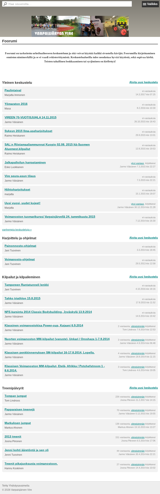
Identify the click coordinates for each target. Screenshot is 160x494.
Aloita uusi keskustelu (143, 82)
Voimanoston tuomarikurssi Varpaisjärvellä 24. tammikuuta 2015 (50, 216)
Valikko (152, 4)
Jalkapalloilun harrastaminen (25, 162)
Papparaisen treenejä (20, 409)
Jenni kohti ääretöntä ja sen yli (27, 450)
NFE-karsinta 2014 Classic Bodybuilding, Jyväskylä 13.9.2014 (48, 311)
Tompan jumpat (16, 395)
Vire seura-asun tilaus (20, 176)
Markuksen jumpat (18, 423)
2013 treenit (13, 436)
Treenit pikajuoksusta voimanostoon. (31, 463)
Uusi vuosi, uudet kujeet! (22, 203)
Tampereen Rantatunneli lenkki (27, 284)
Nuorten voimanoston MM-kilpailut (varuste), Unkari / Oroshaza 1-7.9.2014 (57, 339)
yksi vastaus (137, 163)
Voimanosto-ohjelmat (20, 259)
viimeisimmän (138, 326)
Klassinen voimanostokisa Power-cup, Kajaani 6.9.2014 (44, 325)
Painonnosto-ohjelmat (20, 245)
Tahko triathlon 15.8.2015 (22, 298)
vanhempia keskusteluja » (17, 229)
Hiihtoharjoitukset (17, 189)
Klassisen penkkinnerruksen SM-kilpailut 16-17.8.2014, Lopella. (50, 352)
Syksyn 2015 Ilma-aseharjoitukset (28, 131)
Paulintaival (13, 90)
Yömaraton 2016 (16, 103)
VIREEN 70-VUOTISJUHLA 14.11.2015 (30, 117)
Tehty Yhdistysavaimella (15, 485)
